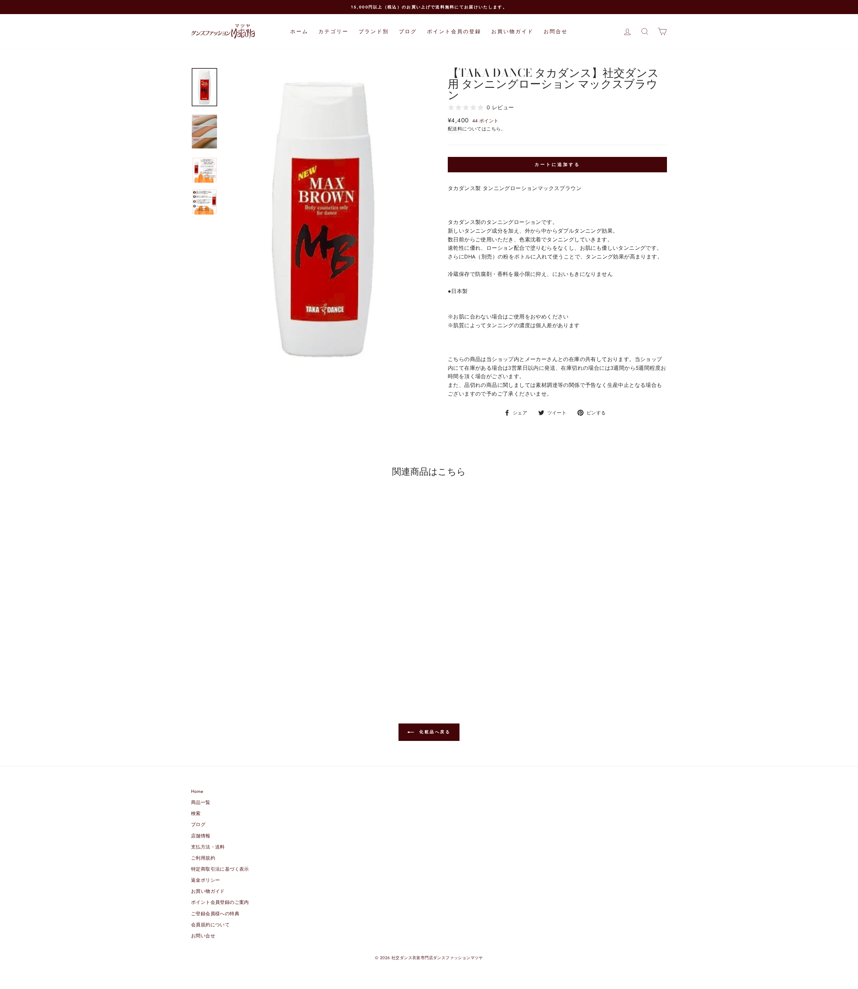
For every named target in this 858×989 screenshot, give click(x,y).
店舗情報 (200, 835)
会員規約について (210, 924)
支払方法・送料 (208, 846)
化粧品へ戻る (433, 732)
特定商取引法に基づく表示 (220, 869)
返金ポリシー (205, 880)
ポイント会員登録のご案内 (220, 902)
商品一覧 (200, 802)
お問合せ (556, 31)
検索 (196, 813)
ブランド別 (374, 31)
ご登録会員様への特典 (215, 913)
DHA (470, 256)
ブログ (408, 31)
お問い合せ (203, 935)
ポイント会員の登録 (454, 31)
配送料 (455, 128)
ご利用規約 (203, 858)
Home (197, 791)
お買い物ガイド (512, 31)
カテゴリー (333, 31)
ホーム (299, 31)
